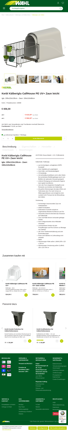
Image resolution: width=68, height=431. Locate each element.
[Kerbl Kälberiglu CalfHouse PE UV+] (14, 273)
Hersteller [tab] (46, 146)
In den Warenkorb (38, 138)
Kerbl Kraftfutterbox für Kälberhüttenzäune (45, 330)
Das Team (22, 407)
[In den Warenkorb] (29, 341)
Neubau (21, 404)
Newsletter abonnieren (42, 409)
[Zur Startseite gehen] (17, 3)
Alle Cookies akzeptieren (58, 428)
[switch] (62, 421)
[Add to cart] (26, 295)
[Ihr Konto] (58, 2)
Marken (38, 407)
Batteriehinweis (57, 363)
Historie (21, 414)
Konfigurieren (42, 428)
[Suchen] (60, 8)
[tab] (9, 146)
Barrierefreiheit (57, 409)
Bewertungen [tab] (26, 150)
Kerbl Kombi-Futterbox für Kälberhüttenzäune (14, 330)
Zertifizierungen (57, 372)
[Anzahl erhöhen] (12, 138)
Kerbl (3, 103)
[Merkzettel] (63, 2)
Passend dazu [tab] (9, 304)
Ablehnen (33, 428)
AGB (54, 402)
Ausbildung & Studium (25, 411)
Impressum (56, 407)
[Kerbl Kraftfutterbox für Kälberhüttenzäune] (50, 318)
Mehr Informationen (6, 429)
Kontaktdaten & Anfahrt (8, 404)
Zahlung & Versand (58, 370)
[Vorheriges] (3, 47)
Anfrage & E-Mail (7, 407)
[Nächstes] (65, 47)
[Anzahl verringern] (3, 138)
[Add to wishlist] (64, 138)
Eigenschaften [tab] (29, 146)
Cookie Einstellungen (59, 379)
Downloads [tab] (8, 150)
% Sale (38, 404)
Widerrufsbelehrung (58, 405)
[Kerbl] (7, 88)
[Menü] (4, 8)
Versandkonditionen (7, 129)
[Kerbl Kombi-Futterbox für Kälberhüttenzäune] (18, 318)
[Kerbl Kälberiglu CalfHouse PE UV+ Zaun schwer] (40, 273)
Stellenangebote (23, 409)
